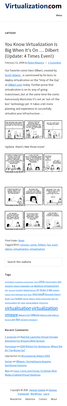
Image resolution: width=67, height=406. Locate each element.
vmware (11, 314)
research (32, 299)
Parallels (18, 298)
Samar (8, 361)
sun (53, 298)
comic (33, 244)
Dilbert (42, 244)
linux (30, 294)
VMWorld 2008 (45, 315)
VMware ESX (24, 315)
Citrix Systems (51, 282)
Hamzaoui (10, 346)
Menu (59, 15)
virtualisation (20, 249)
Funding (19, 290)
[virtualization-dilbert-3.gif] (33, 189)
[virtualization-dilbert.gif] (33, 123)
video (23, 303)
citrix (42, 281)
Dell (32, 286)
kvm (25, 294)
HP (37, 290)
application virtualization (24, 282)
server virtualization (43, 299)
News (21, 240)
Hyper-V (44, 290)
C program (11, 336)
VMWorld (34, 315)
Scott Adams (13, 75)
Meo (7, 370)
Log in (46, 393)
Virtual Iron (43, 303)
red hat (25, 299)
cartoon (24, 244)
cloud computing (21, 286)
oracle (12, 299)
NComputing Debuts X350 (35, 355)
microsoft (38, 294)
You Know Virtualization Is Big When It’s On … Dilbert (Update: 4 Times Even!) (32, 50)
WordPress (36, 393)
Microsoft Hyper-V (53, 294)
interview (19, 294)
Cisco (36, 282)
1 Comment (54, 62)
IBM (50, 290)
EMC (6, 290)
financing (12, 290)
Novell (7, 299)
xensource (33, 319)
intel (13, 294)
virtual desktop (32, 303)
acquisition (9, 282)
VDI (18, 303)
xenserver (24, 319)
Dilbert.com (15, 85)
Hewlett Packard (29, 290)
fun (49, 244)
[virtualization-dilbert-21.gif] (33, 156)
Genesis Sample (37, 390)
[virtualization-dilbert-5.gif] (33, 213)
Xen (18, 319)
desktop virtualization (46, 286)
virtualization (37, 249)
